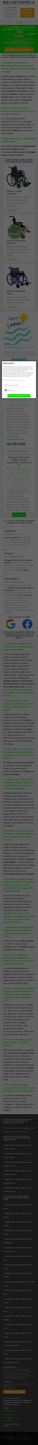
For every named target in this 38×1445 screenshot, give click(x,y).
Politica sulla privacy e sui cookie (14, 380)
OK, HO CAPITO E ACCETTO (19, 396)
